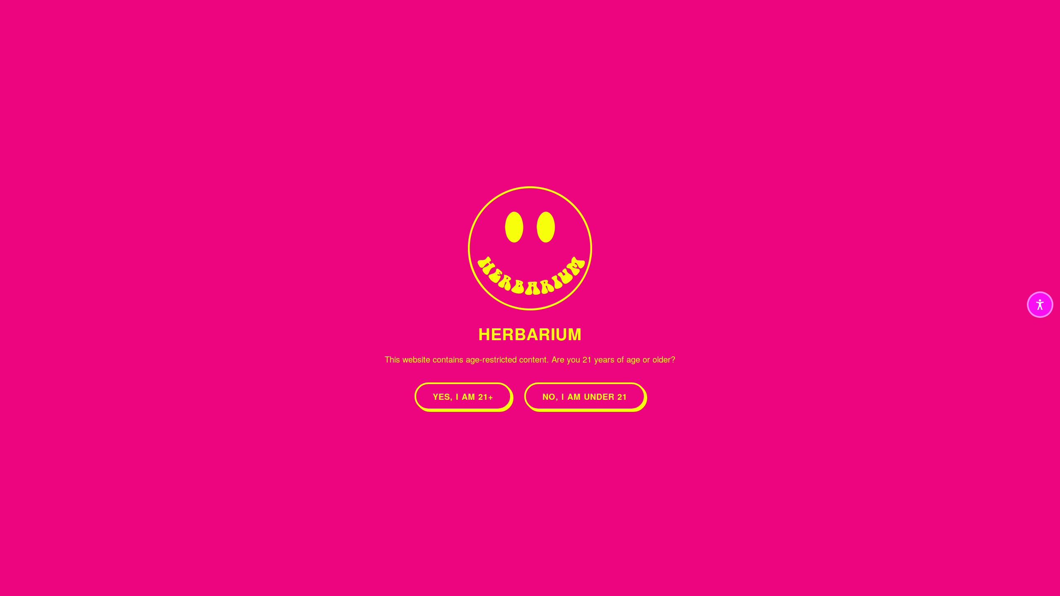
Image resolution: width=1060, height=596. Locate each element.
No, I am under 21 (584, 396)
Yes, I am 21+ (463, 396)
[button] (1040, 304)
